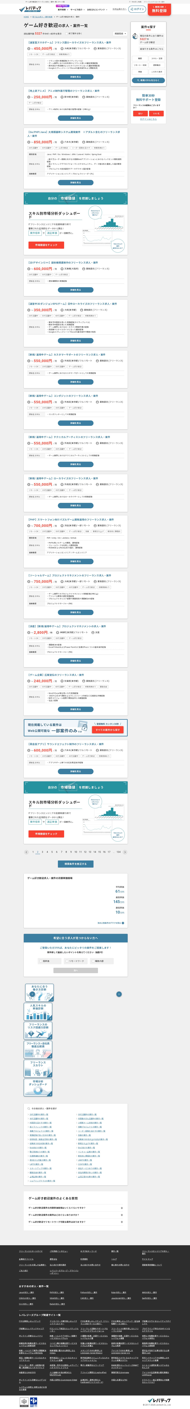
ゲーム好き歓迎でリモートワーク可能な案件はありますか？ (57, 1222)
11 (80, 852)
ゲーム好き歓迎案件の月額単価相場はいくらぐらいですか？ (57, 1208)
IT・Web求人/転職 (135, 2)
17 (109, 852)
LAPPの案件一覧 (36, 1164)
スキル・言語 (156, 59)
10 (75, 852)
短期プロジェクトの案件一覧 (90, 1127)
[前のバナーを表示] (32, 994)
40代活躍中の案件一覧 (39, 1119)
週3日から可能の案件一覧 (40, 1160)
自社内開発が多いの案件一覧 (90, 1172)
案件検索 (62, 10)
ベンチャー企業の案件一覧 (89, 1152)
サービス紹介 (76, 10)
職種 (140, 59)
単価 (140, 72)
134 (119, 852)
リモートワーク (76, 961)
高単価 (46, 961)
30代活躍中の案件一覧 (87, 1114)
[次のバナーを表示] (119, 994)
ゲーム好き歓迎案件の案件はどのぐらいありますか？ (53, 1215)
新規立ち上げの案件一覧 (88, 1143)
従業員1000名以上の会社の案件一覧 (93, 1139)
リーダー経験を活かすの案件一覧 (91, 1131)
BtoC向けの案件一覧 (86, 1148)
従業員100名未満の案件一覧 (41, 1143)
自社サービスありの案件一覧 (90, 1168)
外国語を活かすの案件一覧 (41, 1123)
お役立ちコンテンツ (96, 10)
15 (99, 852)
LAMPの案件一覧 (85, 1160)
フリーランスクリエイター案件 (154, 2)
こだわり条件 (156, 72)
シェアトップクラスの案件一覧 (42, 1181)
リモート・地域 (140, 65)
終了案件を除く (75, 33)
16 (104, 852)
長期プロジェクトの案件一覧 (41, 1131)
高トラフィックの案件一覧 (41, 1127)
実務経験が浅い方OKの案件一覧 (43, 1135)
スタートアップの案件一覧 (41, 1168)
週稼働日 (156, 65)
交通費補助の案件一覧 (39, 1156)
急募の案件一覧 (84, 1135)
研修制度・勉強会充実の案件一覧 (43, 1139)
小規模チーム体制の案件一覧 (90, 1123)
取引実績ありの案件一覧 (40, 1152)
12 (85, 852)
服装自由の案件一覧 (38, 1172)
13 (90, 852)
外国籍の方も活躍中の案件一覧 (90, 1119)
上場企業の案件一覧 (38, 1177)
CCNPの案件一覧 (85, 1164)
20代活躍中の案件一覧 (39, 1114)
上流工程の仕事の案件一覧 (89, 1177)
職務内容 (99, 961)
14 (94, 852)
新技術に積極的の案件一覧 (89, 1156)
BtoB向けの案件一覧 (38, 1148)
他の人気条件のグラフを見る (109, 923)
